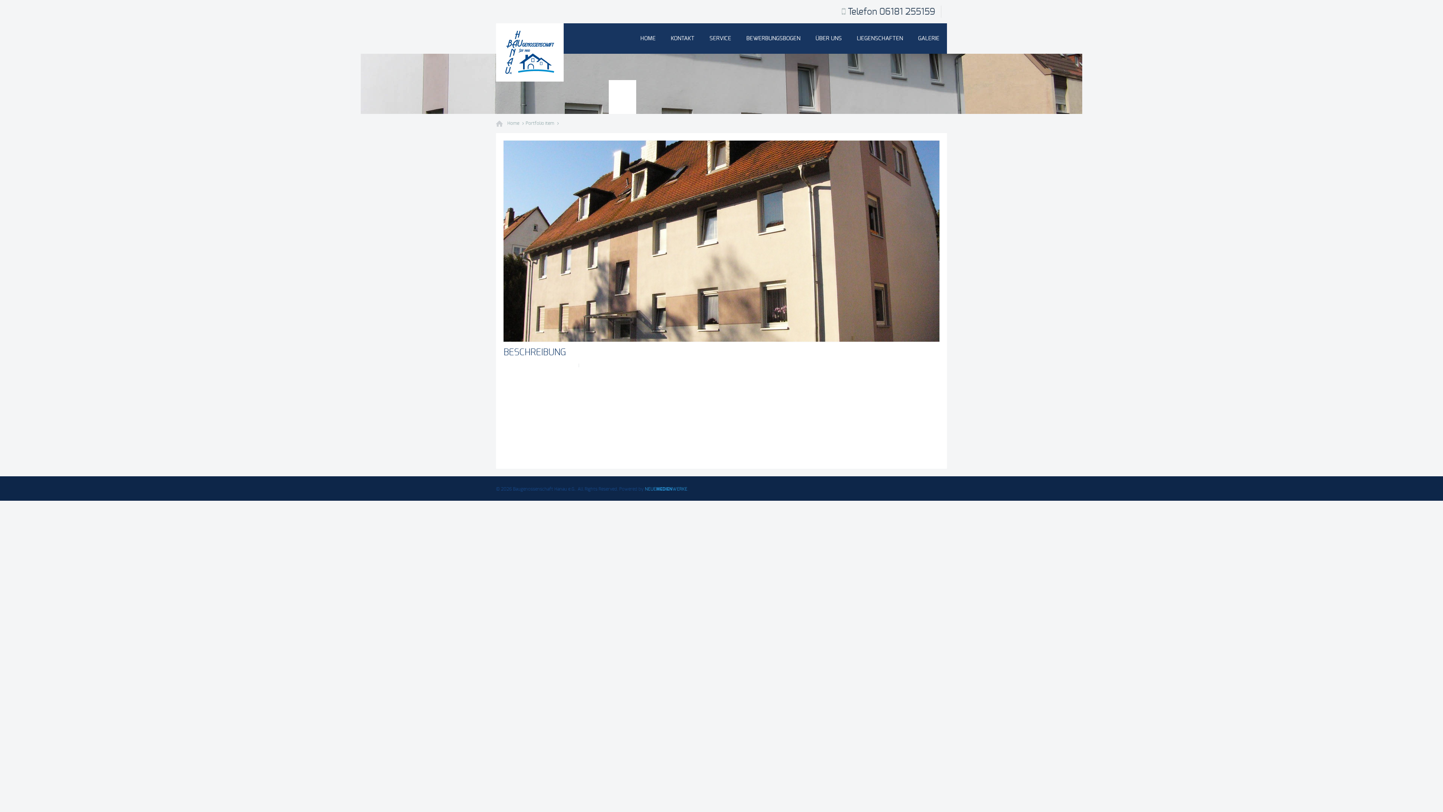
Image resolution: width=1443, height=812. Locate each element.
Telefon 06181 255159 (891, 12)
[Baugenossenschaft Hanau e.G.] (530, 52)
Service (720, 38)
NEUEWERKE (666, 489)
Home (648, 38)
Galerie (928, 38)
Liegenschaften (880, 38)
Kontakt (682, 38)
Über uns (828, 38)
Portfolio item (540, 123)
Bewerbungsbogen (773, 38)
